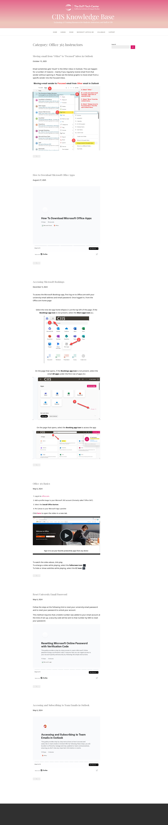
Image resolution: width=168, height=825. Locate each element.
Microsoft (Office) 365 (85, 32)
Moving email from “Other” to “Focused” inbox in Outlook (63, 56)
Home (55, 32)
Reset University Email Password (50, 594)
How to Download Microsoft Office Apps (54, 175)
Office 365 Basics (41, 483)
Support (112, 32)
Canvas (63, 32)
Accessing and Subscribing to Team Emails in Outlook (61, 705)
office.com (45, 496)
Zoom (71, 32)
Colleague (101, 32)
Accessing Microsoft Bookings (48, 281)
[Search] (133, 47)
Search (114, 44)
